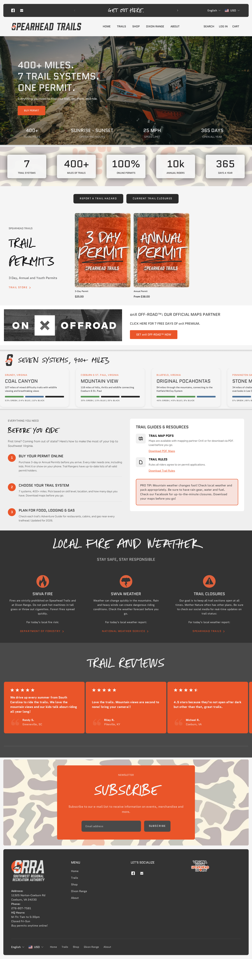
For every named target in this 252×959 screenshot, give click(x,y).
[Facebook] (13, 10)
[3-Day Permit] (103, 250)
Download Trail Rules (162, 470)
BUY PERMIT (31, 110)
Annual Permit (141, 291)
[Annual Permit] (161, 250)
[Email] (21, 10)
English (16, 947)
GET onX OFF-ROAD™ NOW (153, 334)
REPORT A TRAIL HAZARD (98, 198)
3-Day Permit (81, 291)
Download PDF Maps (162, 451)
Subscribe (157, 826)
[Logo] (46, 26)
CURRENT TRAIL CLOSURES (152, 198)
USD (37, 947)
